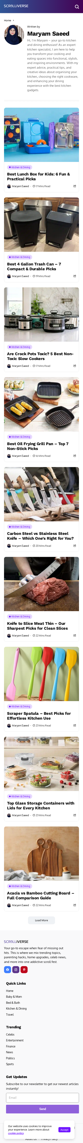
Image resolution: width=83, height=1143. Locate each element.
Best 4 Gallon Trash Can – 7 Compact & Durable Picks (34, 266)
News (9, 1052)
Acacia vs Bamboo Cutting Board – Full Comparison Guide (40, 895)
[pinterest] (24, 969)
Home (7, 20)
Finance (11, 1046)
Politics (10, 1058)
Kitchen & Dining (16, 1008)
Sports (10, 1064)
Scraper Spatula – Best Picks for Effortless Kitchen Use (39, 716)
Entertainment (15, 1040)
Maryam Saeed (48, 33)
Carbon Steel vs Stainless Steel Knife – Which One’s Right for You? (40, 536)
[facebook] (7, 969)
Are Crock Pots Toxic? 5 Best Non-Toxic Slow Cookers (40, 356)
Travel (9, 1014)
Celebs (10, 1034)
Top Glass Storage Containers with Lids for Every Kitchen (40, 805)
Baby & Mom (14, 996)
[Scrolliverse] (16, 6)
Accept (64, 1129)
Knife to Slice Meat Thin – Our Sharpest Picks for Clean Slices (37, 626)
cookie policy (16, 1133)
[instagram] (15, 969)
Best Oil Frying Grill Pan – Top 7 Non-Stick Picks (37, 446)
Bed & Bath (13, 1002)
